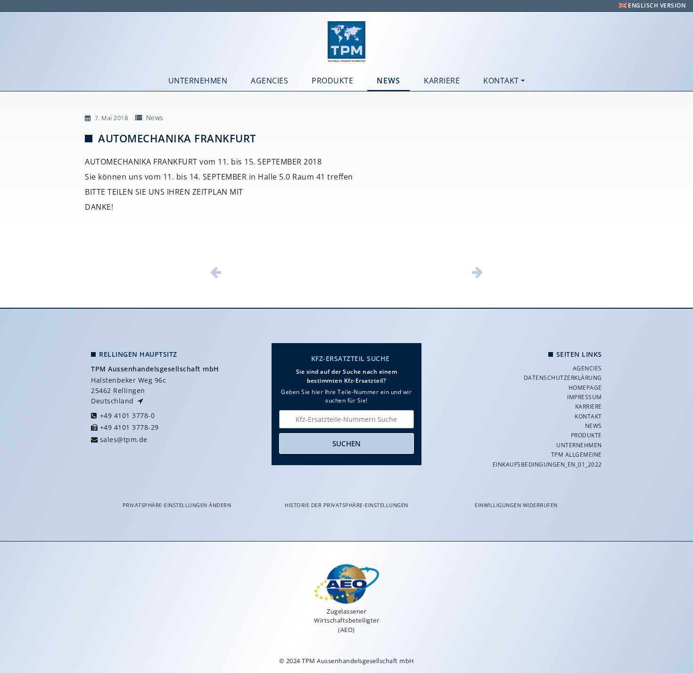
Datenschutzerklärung (563, 378)
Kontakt (501, 80)
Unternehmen (198, 80)
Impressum (584, 397)
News (388, 80)
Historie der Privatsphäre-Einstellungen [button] (346, 505)
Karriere (442, 80)
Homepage (585, 388)
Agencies (269, 80)
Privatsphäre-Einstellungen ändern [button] (177, 505)
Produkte (332, 80)
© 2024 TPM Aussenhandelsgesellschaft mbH (346, 661)
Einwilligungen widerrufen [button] (516, 505)
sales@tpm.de (124, 439)
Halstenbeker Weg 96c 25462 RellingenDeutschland (128, 390)
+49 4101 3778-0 (127, 415)
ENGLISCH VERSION (656, 5)
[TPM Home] (346, 41)
